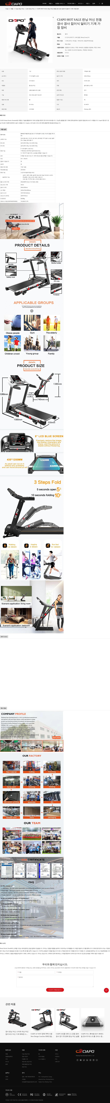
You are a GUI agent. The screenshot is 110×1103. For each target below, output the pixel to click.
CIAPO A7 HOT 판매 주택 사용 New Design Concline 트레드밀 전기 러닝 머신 (42, 1035)
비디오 (7, 1061)
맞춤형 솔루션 (8, 1056)
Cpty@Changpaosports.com (29, 1081)
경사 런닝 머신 (30, 9)
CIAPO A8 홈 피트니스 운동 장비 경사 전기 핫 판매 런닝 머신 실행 (67, 1035)
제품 (12, 9)
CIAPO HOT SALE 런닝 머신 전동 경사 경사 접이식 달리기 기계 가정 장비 (58, 9)
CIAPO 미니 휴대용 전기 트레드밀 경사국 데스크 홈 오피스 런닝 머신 (92, 1035)
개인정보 (38, 1100)
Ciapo (7, 9)
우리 (6, 1059)
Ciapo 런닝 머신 (19, 9)
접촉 (6, 1064)
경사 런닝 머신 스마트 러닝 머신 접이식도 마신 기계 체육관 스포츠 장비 (16, 1033)
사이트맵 (31, 1100)
